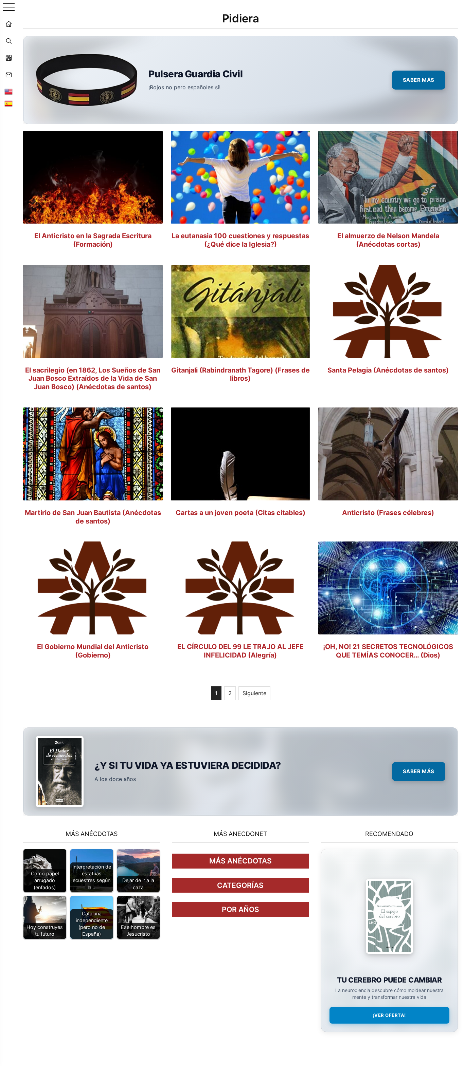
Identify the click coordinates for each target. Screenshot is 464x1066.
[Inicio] (8, 24)
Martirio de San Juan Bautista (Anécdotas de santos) (93, 517)
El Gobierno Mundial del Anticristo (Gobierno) (92, 651)
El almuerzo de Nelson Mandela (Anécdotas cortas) (388, 240)
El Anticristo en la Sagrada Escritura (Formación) (92, 240)
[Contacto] (8, 75)
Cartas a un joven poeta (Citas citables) (240, 513)
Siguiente (254, 693)
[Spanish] (8, 103)
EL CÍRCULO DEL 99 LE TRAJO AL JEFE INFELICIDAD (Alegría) (240, 651)
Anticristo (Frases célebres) (388, 513)
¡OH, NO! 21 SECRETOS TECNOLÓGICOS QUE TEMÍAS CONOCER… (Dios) (388, 651)
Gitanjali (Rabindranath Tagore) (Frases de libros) (240, 374)
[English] (8, 92)
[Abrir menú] (9, 7)
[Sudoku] (8, 58)
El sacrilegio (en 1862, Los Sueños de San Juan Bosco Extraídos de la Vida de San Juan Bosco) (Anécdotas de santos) (92, 378)
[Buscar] (8, 41)
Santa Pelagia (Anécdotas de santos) (388, 370)
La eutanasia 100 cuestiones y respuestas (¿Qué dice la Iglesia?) (240, 240)
